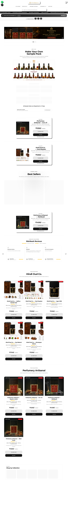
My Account (18, 6)
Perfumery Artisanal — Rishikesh (40, 216)
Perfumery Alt (43, 6)
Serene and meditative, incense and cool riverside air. (41, 219)
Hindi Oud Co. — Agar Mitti (54, 301)
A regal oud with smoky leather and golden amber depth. (40, 152)
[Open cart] (66, 2)
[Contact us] (2, 5)
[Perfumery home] (34, 2)
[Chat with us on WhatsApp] (2, 2)
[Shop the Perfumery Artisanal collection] (34, 33)
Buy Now (40, 134)
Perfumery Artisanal (34, 6)
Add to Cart (41, 131)
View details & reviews (40, 136)
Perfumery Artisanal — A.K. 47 (40, 122)
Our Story (50, 6)
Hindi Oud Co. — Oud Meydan (40, 148)
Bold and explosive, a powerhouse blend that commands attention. (41, 125)
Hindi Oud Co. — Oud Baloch (14, 342)
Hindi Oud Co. (24, 6)
